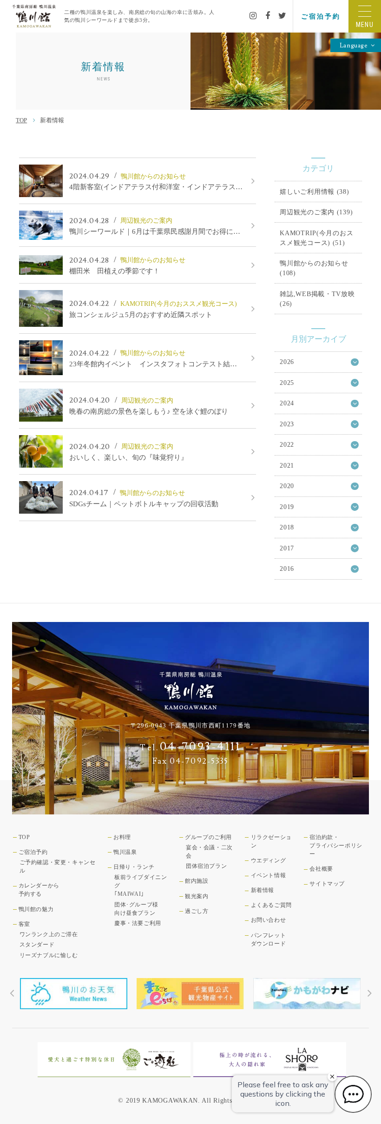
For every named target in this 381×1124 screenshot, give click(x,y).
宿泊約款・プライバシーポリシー (335, 845)
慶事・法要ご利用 (137, 923)
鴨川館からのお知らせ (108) (314, 268)
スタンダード (37, 944)
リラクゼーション (271, 841)
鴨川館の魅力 (36, 909)
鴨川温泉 (125, 852)
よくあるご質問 (271, 905)
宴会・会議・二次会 (209, 851)
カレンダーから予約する (39, 889)
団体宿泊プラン (206, 866)
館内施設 (196, 881)
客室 (24, 924)
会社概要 (321, 869)
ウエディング (268, 860)
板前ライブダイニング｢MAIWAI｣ (140, 885)
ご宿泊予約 (320, 16)
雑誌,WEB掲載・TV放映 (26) (317, 298)
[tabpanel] (73, 994)
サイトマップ (327, 883)
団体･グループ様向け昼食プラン (136, 908)
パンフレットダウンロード (268, 939)
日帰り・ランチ (133, 867)
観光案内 (196, 896)
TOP (21, 120)
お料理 (122, 837)
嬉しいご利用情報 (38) (314, 191)
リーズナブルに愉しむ (49, 955)
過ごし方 (196, 911)
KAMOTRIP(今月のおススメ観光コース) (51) (316, 237)
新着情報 (262, 890)
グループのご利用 (208, 837)
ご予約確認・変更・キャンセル (58, 866)
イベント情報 (268, 875)
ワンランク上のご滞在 (49, 934)
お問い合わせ (268, 920)
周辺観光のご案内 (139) (316, 212)
